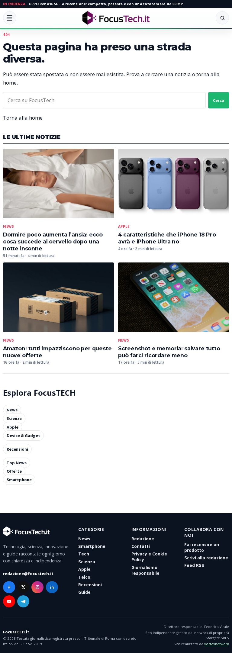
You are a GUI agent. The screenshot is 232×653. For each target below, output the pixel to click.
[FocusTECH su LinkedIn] (52, 587)
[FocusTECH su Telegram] (23, 601)
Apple (124, 226)
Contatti (140, 546)
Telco (84, 577)
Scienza (14, 418)
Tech (83, 554)
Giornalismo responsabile (145, 570)
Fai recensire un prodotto (201, 547)
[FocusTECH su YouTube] (9, 601)
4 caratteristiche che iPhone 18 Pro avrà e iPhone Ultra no (167, 238)
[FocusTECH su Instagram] (37, 587)
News (8, 226)
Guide (84, 592)
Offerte (14, 471)
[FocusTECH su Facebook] (9, 587)
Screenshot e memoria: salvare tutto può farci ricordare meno (169, 352)
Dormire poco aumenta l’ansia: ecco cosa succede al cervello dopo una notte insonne (53, 241)
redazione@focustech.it (28, 573)
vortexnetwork (216, 644)
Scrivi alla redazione (206, 558)
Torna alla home (23, 117)
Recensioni (17, 449)
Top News (17, 462)
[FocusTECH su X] (23, 587)
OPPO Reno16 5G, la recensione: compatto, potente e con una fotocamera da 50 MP (106, 4)
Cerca (218, 100)
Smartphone (19, 479)
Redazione (142, 539)
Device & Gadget (23, 435)
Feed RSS (194, 565)
